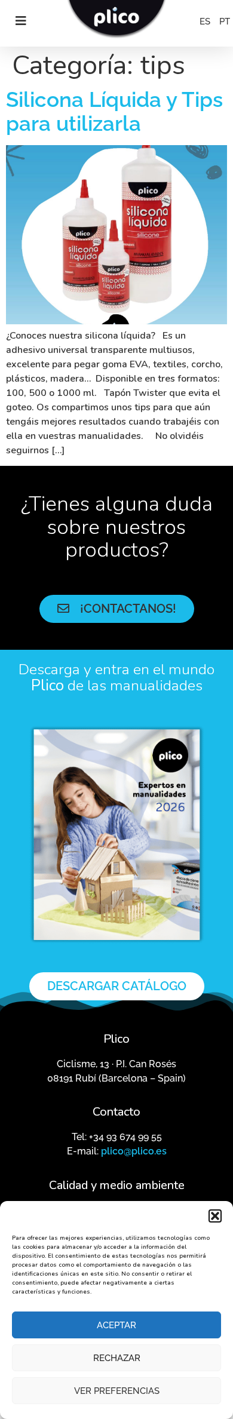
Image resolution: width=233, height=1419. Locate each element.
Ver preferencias (117, 1391)
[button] (215, 1216)
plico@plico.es (134, 1151)
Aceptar (116, 1325)
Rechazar (116, 1358)
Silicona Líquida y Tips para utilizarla (114, 111)
